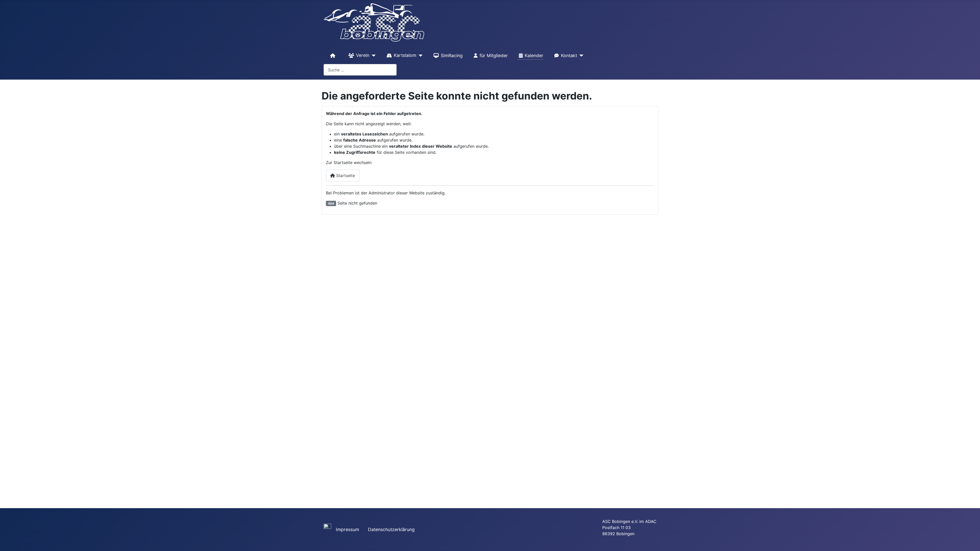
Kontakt (569, 55)
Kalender (534, 55)
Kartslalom (405, 55)
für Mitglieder (494, 55)
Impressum (347, 529)
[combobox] (360, 70)
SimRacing (452, 55)
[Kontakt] (580, 55)
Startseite (345, 175)
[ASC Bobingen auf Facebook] (327, 527)
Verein (362, 55)
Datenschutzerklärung (391, 529)
